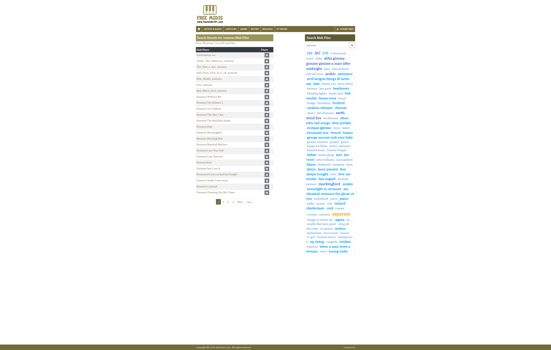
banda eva (329, 84)
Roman (339, 208)
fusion (348, 132)
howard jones (316, 150)
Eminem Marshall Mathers (212, 144)
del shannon (325, 113)
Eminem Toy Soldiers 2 (210, 102)
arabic (330, 73)
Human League (337, 150)
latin (349, 164)
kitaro (311, 164)
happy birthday (317, 146)
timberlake (314, 233)
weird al (312, 246)
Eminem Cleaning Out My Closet (216, 192)
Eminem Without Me (209, 96)
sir (348, 220)
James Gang (326, 155)
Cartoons (231, 29)
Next (240, 202)
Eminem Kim (204, 162)
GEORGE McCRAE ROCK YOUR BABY (330, 137)
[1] (352, 45)
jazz (339, 154)
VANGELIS (331, 242)
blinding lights (317, 93)
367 (317, 52)
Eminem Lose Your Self (210, 150)
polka (310, 203)
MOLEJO (348, 183)
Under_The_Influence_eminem (215, 60)
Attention (345, 73)
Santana (324, 214)
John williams (325, 160)
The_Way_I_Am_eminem (212, 66)
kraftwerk (324, 164)
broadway (324, 103)
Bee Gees (325, 88)
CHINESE (341, 107)
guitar (345, 142)
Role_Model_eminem (209, 78)
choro (311, 113)
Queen (320, 203)
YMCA (323, 251)
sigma (339, 219)
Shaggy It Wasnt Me (320, 220)
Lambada (338, 164)
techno (340, 228)
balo (316, 83)
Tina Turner (331, 233)
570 (325, 53)
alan (327, 69)
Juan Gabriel (344, 160)
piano (343, 198)
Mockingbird (330, 183)
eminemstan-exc (206, 54)
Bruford (339, 102)
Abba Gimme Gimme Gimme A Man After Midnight (328, 63)
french (336, 132)
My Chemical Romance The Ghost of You (330, 193)
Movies (255, 29)
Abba (318, 58)
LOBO (333, 174)
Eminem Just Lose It (208, 168)
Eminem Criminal (207, 186)
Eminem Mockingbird (209, 132)
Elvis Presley (341, 122)
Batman (312, 88)
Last (248, 202)
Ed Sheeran (330, 118)
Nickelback (321, 198)
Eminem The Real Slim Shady (213, 120)
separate (341, 213)
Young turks (338, 251)
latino (311, 169)
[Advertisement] (289, 77)
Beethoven (341, 88)
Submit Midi (346, 29)
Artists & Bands (213, 29)
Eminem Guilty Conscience (212, 180)
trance (345, 233)
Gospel (334, 142)
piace (333, 198)
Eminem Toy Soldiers (209, 108)
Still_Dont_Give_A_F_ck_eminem (217, 72)
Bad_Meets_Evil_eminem (212, 90)
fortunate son (318, 132)
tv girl (311, 237)
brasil (342, 98)
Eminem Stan (204, 126)
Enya (336, 128)
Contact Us (349, 347)
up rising (317, 241)
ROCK (330, 208)
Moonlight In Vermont (324, 188)
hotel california (339, 146)
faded (346, 128)
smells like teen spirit (321, 224)
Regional (267, 29)
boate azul (336, 93)
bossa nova (327, 98)
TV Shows (282, 29)
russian (312, 214)
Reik (330, 203)
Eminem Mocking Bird (209, 138)
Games (243, 29)
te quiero (326, 229)
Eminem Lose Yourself (210, 156)
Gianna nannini (317, 142)
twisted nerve (326, 237)
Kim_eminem (204, 84)
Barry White (345, 84)
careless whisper (320, 107)
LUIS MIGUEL (327, 178)
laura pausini (328, 169)
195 (310, 53)
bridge (311, 103)
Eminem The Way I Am (210, 114)
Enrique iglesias (319, 127)
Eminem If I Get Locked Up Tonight (217, 174)
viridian (345, 241)
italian (312, 154)
